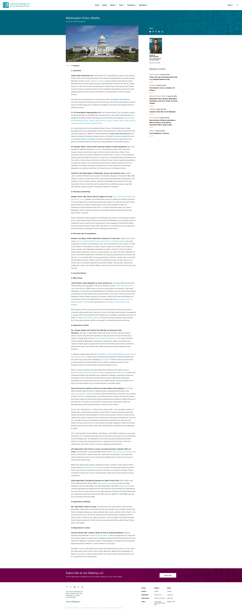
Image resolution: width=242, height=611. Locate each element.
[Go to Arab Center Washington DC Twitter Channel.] (67, 587)
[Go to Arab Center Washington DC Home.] (16, 5)
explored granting (125, 486)
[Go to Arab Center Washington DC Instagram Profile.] (78, 587)
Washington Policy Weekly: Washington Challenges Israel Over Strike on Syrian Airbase (163, 101)
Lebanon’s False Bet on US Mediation (162, 112)
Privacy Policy (96, 607)
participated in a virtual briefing (93, 467)
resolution (98, 149)
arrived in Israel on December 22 (122, 452)
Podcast (152, 131)
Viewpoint (152, 85)
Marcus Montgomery (154, 56)
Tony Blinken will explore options (86, 318)
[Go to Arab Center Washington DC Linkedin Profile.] (82, 587)
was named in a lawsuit (106, 483)
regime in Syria (120, 372)
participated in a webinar (84, 394)
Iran (114, 155)
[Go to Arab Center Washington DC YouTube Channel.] (75, 587)
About (229, 5)
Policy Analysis (154, 74)
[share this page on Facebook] (153, 32)
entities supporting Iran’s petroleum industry (89, 372)
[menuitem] (98, 5)
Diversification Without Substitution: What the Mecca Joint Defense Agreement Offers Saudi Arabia (162, 122)
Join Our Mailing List (73, 601)
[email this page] (150, 32)
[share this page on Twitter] (156, 32)
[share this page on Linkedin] (159, 32)
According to (108, 359)
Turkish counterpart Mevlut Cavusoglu (107, 338)
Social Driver (119, 607)
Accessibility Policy (106, 607)
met (80, 291)
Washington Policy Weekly (158, 96)
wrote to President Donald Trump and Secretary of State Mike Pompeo (101, 241)
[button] (237, 5)
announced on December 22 (100, 535)
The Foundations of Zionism (159, 133)
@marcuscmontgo (154, 62)
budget (119, 112)
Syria (121, 155)
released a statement (98, 81)
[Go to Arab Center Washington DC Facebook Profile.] (71, 587)
